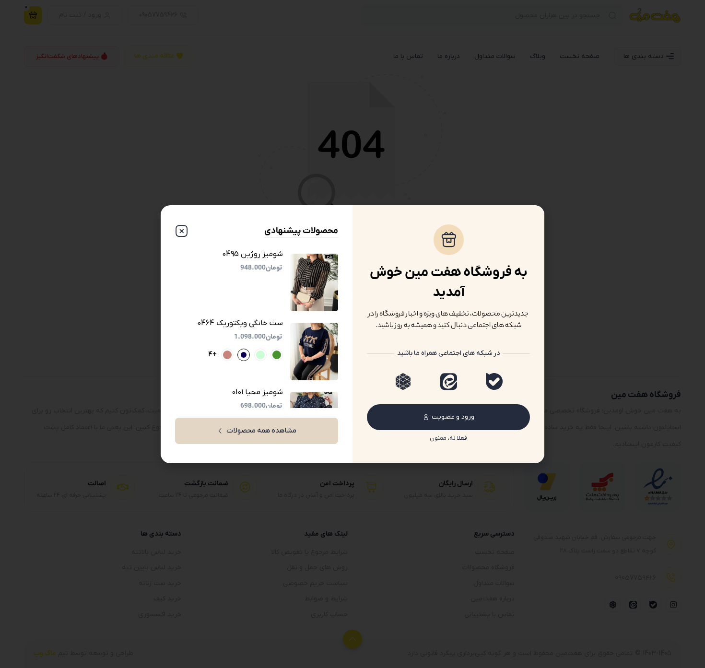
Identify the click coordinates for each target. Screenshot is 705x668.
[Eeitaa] (448, 381)
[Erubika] (403, 381)
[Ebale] (494, 381)
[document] (352, 334)
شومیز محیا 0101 (257, 392)
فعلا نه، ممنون (448, 438)
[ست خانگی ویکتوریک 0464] (314, 351)
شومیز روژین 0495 (252, 254)
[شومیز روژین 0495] (314, 282)
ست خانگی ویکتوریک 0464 (240, 323)
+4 (212, 355)
